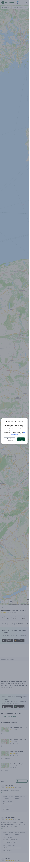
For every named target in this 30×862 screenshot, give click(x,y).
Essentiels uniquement (9, 439)
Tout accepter (21, 439)
